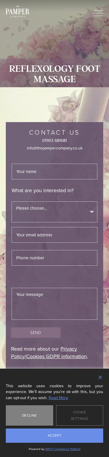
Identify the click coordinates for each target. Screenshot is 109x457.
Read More (58, 398)
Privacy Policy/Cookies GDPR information (49, 352)
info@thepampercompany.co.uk (55, 148)
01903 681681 (54, 141)
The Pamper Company (17, 11)
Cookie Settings (79, 415)
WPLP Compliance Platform (63, 449)
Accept (55, 435)
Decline (29, 415)
